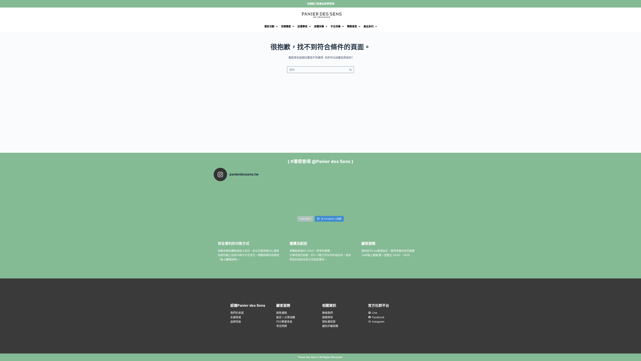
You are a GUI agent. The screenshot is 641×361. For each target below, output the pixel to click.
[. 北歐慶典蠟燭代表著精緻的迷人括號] (294, 199)
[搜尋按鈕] (350, 69)
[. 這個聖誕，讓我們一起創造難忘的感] (347, 199)
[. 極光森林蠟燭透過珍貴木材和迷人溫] (240, 199)
